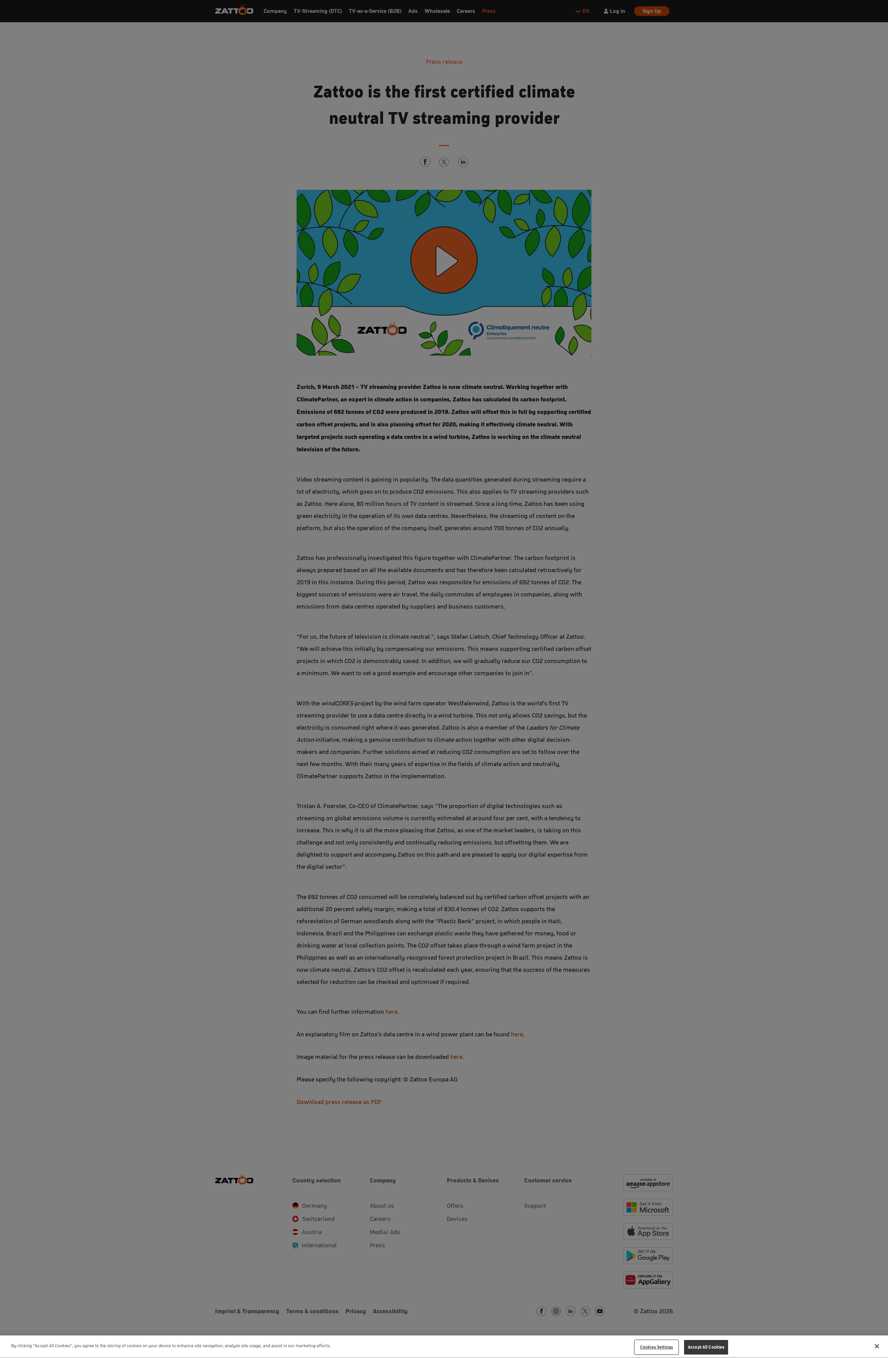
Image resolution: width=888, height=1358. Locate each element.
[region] (444, 1346)
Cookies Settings (656, 1347)
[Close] (877, 1346)
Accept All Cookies (706, 1347)
